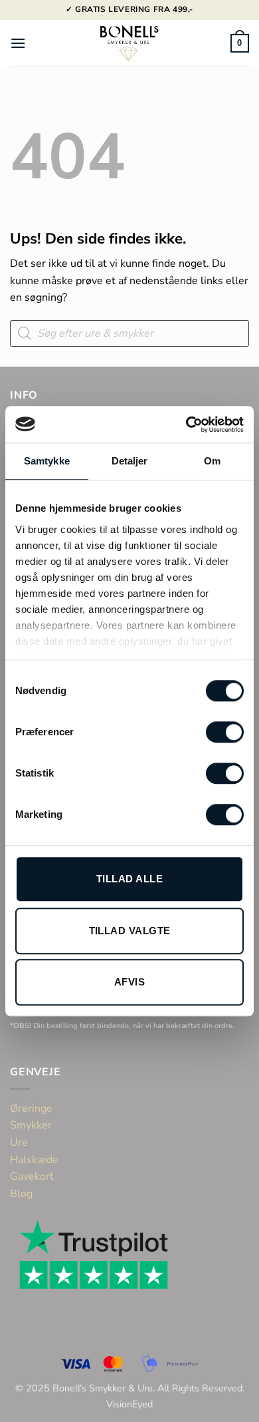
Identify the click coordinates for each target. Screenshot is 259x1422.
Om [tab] (212, 460)
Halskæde (34, 1160)
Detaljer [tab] (130, 460)
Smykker (31, 1125)
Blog (21, 1193)
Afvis (129, 981)
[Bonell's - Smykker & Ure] (129, 43)
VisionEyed (129, 1404)
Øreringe (31, 1108)
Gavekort (32, 1176)
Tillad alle (129, 878)
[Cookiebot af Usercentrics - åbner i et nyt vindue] (186, 424)
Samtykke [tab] (47, 460)
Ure (19, 1142)
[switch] (225, 732)
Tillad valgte (130, 930)
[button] (18, 43)
